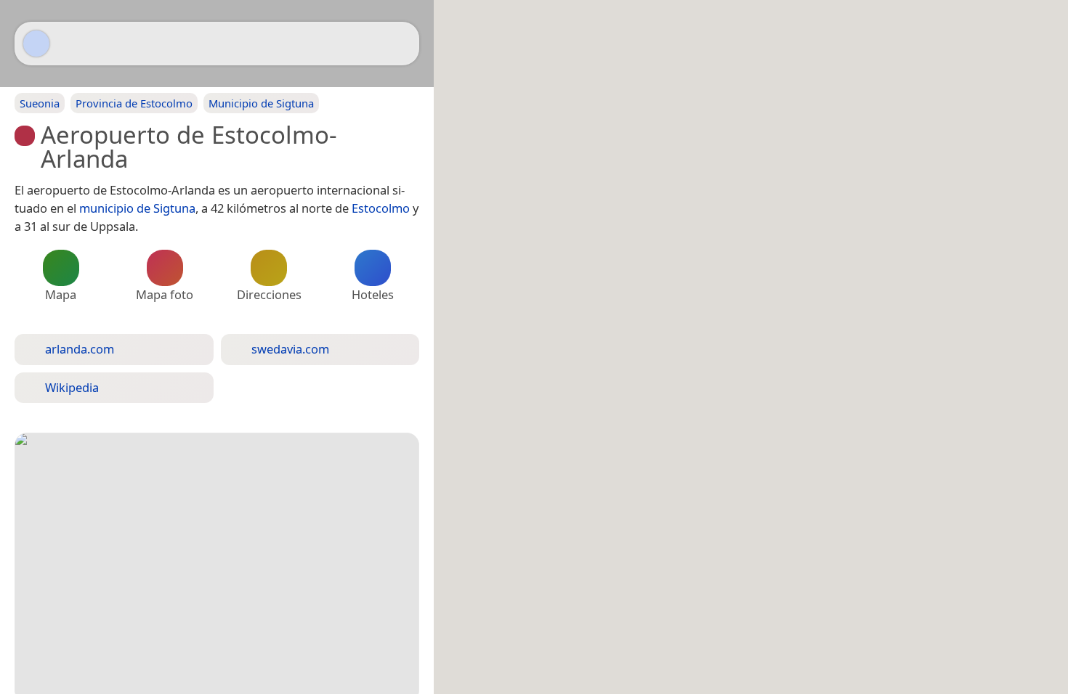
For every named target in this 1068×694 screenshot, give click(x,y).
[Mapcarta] (36, 43)
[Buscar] (401, 43)
